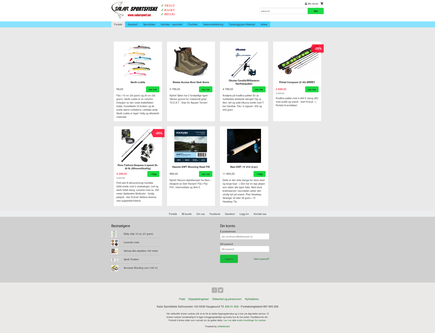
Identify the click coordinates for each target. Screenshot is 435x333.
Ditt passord (226, 244)
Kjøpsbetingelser (198, 299)
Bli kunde (187, 214)
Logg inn (244, 214)
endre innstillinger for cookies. (251, 320)
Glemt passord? (261, 258)
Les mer (228, 320)
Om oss (200, 214)
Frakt (182, 299)
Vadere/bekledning (213, 24)
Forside (118, 24)
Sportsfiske (149, 24)
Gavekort (133, 24)
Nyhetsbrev (252, 299)
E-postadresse (228, 231)
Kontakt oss (260, 214)
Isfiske (264, 24)
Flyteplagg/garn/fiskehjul (242, 24)
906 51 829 (232, 306)
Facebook (215, 214)
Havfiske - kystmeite (171, 24)
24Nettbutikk (224, 326)
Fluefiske (193, 24)
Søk (316, 11)
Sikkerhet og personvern (227, 299)
